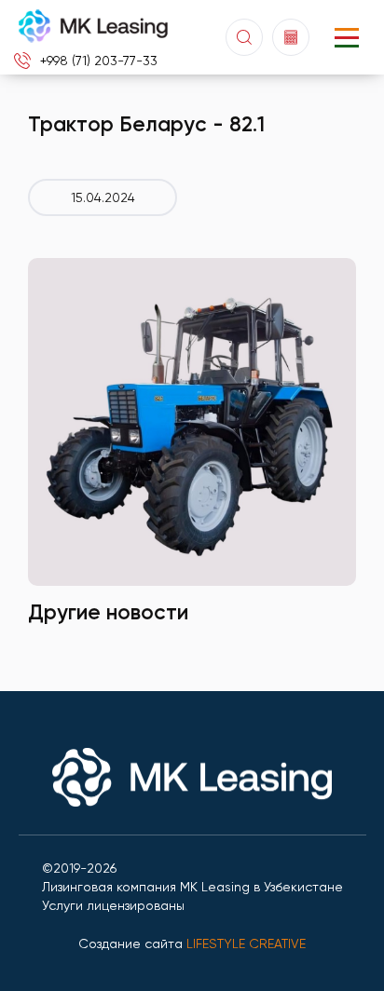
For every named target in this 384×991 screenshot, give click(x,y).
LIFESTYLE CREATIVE (246, 943)
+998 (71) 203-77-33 (99, 60)
